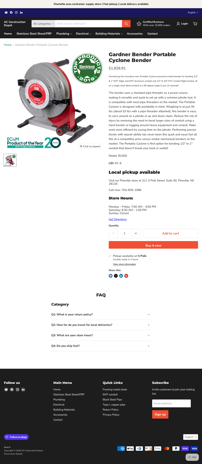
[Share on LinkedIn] (121, 276)
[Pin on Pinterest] (126, 276)
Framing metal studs (115, 389)
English (192, 12)
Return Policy (111, 409)
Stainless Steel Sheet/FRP (34, 33)
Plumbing (63, 33)
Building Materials (108, 33)
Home (8, 33)
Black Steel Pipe (112, 399)
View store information (124, 264)
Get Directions (118, 219)
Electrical (82, 33)
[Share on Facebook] (111, 276)
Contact (152, 33)
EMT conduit (110, 394)
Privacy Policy (111, 415)
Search (7, 447)
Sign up (160, 414)
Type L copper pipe (114, 404)
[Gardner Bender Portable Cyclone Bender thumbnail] (10, 160)
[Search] (126, 23)
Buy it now (153, 245)
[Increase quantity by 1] (135, 233)
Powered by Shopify (13, 453)
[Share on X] (116, 276)
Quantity (114, 225)
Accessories (135, 33)
